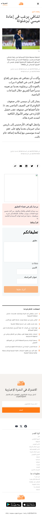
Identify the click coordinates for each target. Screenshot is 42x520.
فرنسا (38, 464)
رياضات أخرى (36, 11)
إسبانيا (38, 459)
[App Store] (29, 504)
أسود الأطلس (36, 439)
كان (39, 436)
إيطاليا (38, 462)
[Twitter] (21, 426)
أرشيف (38, 489)
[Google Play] (13, 504)
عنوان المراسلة (30, 277)
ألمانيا (38, 467)
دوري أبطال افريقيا (34, 446)
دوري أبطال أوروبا (35, 452)
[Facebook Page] (25, 426)
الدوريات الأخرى (35, 470)
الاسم (34, 267)
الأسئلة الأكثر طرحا (35, 479)
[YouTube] (16, 426)
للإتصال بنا (37, 487)
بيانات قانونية (36, 484)
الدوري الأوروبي (35, 454)
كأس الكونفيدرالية (35, 449)
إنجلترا (38, 457)
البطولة (38, 441)
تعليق (34, 240)
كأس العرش (36, 444)
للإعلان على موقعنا (34, 482)
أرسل (21, 410)
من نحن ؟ (37, 476)
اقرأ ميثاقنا (34, 222)
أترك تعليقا (21, 289)
